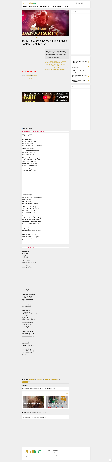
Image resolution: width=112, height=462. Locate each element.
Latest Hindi (29, 37)
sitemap (55, 455)
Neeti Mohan (34, 75)
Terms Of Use (55, 450)
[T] (79, 3)
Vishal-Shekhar (28, 77)
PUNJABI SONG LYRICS (45, 6)
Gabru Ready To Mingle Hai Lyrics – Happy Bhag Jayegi (55, 404)
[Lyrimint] (33, 4)
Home (25, 6)
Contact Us (49, 455)
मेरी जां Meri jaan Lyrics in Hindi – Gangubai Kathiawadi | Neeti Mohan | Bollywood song (55, 65)
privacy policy (49, 452)
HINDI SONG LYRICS (33, 6)
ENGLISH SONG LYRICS (57, 6)
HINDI (30, 129)
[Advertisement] (45, 117)
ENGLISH (25, 129)
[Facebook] (76, 3)
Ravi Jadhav (33, 78)
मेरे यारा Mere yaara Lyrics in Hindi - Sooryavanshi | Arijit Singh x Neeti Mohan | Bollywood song (56, 68)
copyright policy (55, 452)
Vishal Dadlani (36, 37)
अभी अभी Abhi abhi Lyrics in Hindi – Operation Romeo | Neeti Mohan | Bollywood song (55, 62)
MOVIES (66, 6)
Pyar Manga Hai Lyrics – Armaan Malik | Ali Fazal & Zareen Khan (33, 404)
